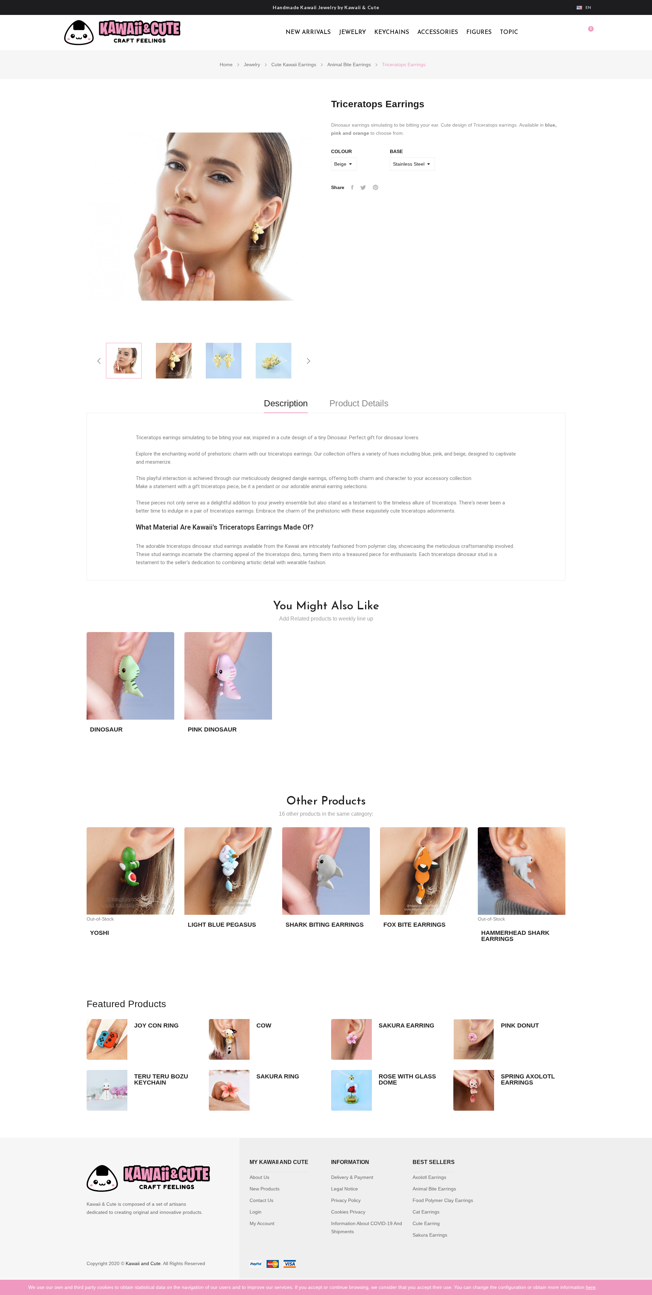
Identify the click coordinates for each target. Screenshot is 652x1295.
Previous (99, 360)
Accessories (437, 32)
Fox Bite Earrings (414, 925)
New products (264, 1188)
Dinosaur (106, 729)
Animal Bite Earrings (434, 1188)
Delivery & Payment (352, 1177)
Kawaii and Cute (143, 1263)
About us (259, 1177)
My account (262, 1223)
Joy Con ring (156, 1025)
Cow (263, 1025)
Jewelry (352, 32)
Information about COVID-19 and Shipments (366, 1227)
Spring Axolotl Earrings (528, 1079)
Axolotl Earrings (429, 1177)
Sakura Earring (406, 1025)
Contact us (261, 1200)
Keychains (391, 32)
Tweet (363, 187)
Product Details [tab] (358, 403)
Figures (479, 32)
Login (255, 1212)
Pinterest (375, 187)
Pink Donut (520, 1025)
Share (352, 187)
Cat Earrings (426, 1212)
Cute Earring (426, 1223)
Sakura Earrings (430, 1235)
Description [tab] (286, 403)
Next (308, 360)
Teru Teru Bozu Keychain (161, 1079)
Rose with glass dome (407, 1079)
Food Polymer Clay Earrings (443, 1200)
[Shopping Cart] (587, 32)
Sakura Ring (277, 1076)
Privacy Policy (346, 1200)
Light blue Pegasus (222, 925)
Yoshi (99, 933)
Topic (509, 32)
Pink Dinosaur (212, 729)
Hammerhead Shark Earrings (515, 936)
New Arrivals (308, 32)
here (591, 1287)
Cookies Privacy (348, 1212)
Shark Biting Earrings (325, 925)
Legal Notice (344, 1188)
